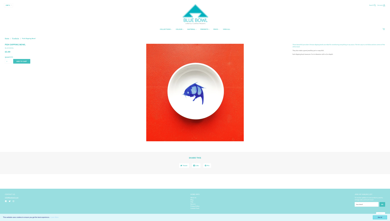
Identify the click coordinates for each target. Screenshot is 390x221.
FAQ (191, 202)
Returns (193, 204)
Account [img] (380, 5)
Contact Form (194, 208)
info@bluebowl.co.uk (11, 197)
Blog (191, 200)
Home (7, 38)
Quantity (8, 57)
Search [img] (371, 5)
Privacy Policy (194, 206)
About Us (193, 197)
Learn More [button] (54, 217)
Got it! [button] (380, 217)
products (15, 38)
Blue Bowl (9, 48)
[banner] (195, 14)
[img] (6, 201)
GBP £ (8, 5)
